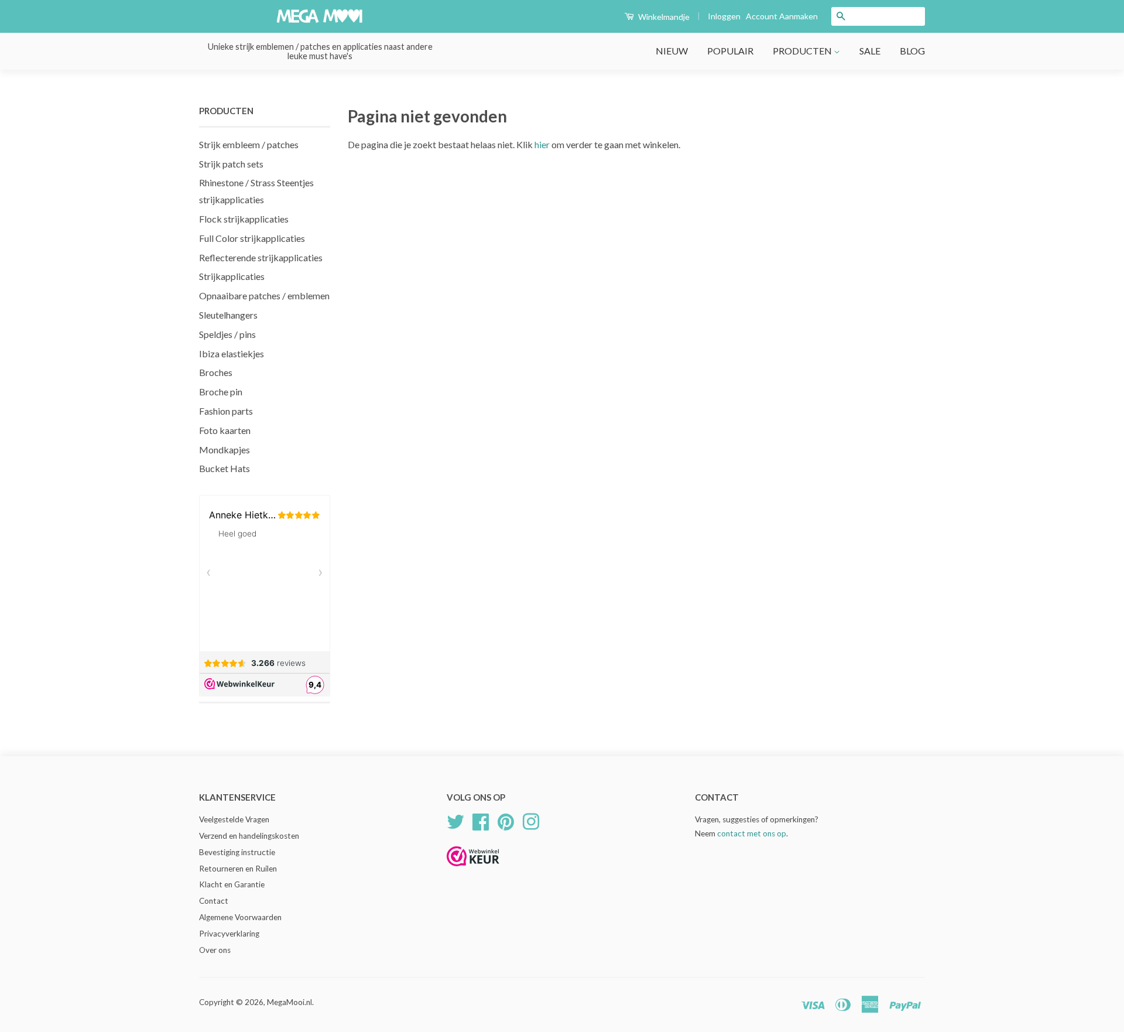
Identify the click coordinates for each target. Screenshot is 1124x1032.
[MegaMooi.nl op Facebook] (480, 820)
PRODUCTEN (803, 50)
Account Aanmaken (782, 16)
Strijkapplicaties (232, 276)
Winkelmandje (663, 17)
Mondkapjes (224, 449)
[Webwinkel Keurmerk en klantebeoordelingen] (473, 870)
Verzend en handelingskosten (249, 835)
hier (542, 144)
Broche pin (220, 391)
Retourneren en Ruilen (238, 868)
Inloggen (724, 16)
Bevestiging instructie (237, 852)
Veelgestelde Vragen (234, 819)
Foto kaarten (225, 430)
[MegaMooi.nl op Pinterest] (506, 820)
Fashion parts (226, 410)
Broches (215, 372)
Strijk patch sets (231, 163)
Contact (213, 900)
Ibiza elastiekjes (231, 353)
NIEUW (672, 50)
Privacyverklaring (229, 933)
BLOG (912, 50)
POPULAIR (730, 50)
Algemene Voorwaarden (240, 917)
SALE (869, 50)
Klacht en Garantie (232, 884)
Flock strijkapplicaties (244, 218)
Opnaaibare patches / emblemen (264, 295)
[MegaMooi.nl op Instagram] (531, 820)
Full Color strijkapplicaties (252, 238)
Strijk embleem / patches (249, 144)
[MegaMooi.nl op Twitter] (455, 820)
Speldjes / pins (227, 334)
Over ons (215, 950)
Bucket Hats (224, 468)
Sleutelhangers (228, 314)
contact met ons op (751, 833)
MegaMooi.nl (289, 1002)
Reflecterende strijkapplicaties (261, 257)
